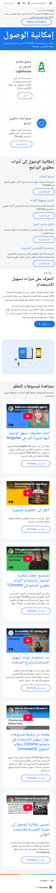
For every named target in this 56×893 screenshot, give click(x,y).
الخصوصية (44, 880)
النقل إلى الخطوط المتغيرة (30, 509)
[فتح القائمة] (50, 3)
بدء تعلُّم (43, 324)
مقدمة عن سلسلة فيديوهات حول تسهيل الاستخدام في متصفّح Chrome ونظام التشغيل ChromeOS (29, 741)
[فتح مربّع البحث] (24, 3)
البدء (25, 95)
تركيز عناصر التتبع (44, 224)
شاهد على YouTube (36, 463)
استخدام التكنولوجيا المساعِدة (37, 248)
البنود (52, 880)
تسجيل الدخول (8, 3)
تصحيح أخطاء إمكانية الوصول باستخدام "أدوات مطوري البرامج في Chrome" (28, 580)
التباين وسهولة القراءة (42, 200)
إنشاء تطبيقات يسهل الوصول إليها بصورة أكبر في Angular (28, 435)
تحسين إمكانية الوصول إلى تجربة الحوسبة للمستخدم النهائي (30, 829)
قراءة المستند (21, 144)
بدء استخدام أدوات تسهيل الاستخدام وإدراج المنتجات (30, 659)
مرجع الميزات (46, 176)
